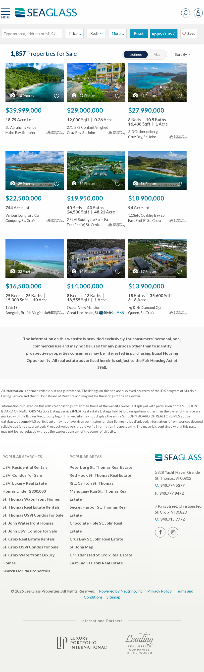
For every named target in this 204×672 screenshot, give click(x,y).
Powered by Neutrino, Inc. (121, 591)
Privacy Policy (159, 591)
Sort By (181, 54)
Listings (136, 54)
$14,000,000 (85, 286)
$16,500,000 (23, 286)
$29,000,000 (85, 110)
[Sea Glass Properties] (45, 16)
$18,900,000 (146, 198)
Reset (139, 33)
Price (73, 33)
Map (157, 54)
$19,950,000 (85, 198)
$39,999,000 (23, 110)
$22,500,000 (23, 198)
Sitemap (113, 597)
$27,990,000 (146, 110)
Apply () (164, 33)
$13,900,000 (146, 286)
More (116, 33)
